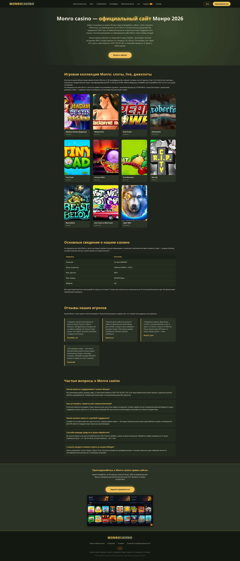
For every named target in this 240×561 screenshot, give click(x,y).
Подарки (147, 4)
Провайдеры (114, 4)
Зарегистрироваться (120, 489)
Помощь (159, 4)
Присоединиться (221, 4)
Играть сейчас (120, 55)
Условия (121, 543)
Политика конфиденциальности (138, 543)
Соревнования (101, 4)
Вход (207, 4)
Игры (91, 4)
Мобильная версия (127, 4)
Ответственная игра (97, 543)
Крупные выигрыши (79, 4)
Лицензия (111, 543)
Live (138, 4)
